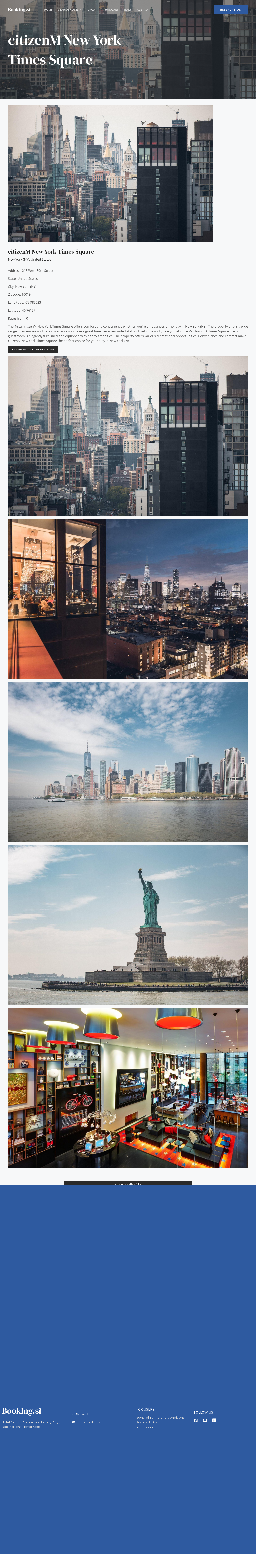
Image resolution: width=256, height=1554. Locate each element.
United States (41, 259)
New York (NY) (18, 259)
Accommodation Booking (33, 349)
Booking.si (19, 9)
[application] (80, 9)
